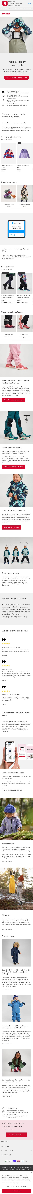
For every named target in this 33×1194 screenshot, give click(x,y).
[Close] (1, 3)
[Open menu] (30, 14)
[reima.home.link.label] (5, 13)
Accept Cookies (16, 1191)
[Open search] (23, 14)
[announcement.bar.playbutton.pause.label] (30, 8)
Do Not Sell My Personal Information (16, 1186)
